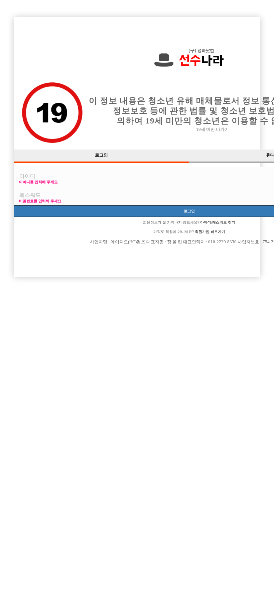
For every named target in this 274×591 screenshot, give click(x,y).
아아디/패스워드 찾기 (217, 222)
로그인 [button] (101, 155)
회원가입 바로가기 (209, 232)
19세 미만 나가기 (212, 129)
